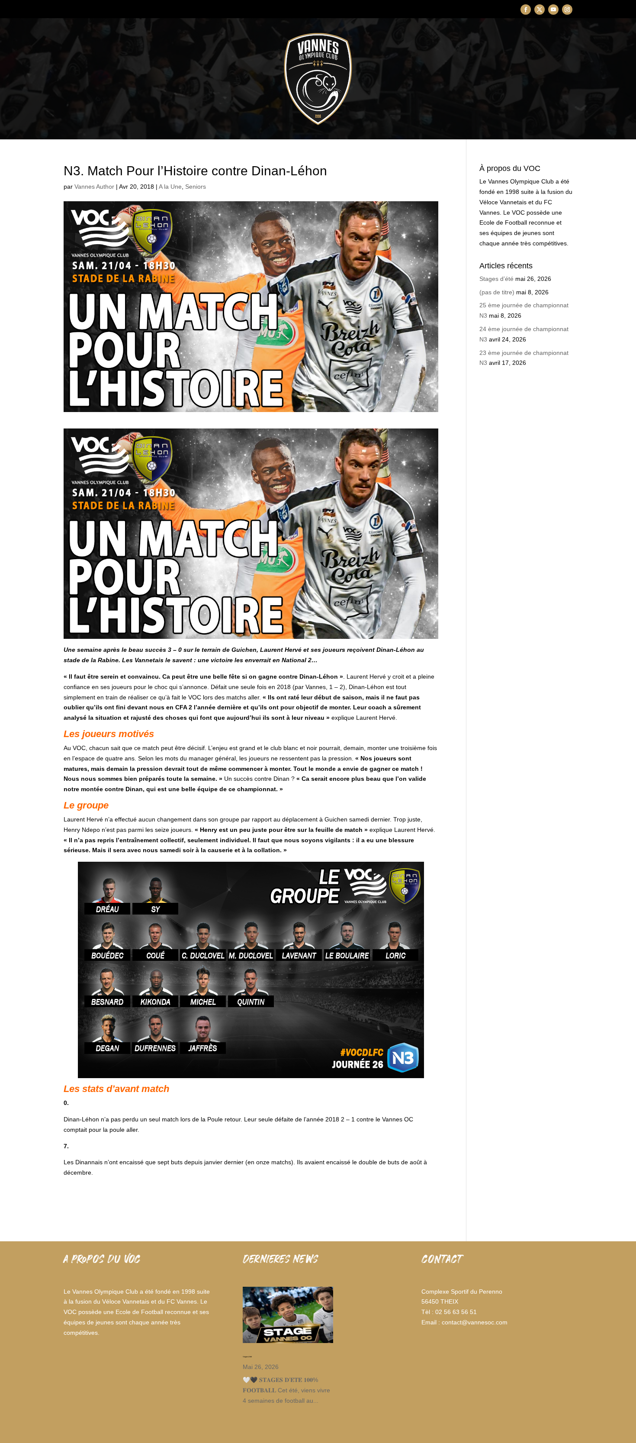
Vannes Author (94, 186)
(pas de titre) (496, 292)
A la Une (170, 186)
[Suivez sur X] (539, 9)
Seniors (195, 186)
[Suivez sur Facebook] (525, 9)
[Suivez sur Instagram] (567, 9)
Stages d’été (496, 278)
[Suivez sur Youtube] (553, 9)
